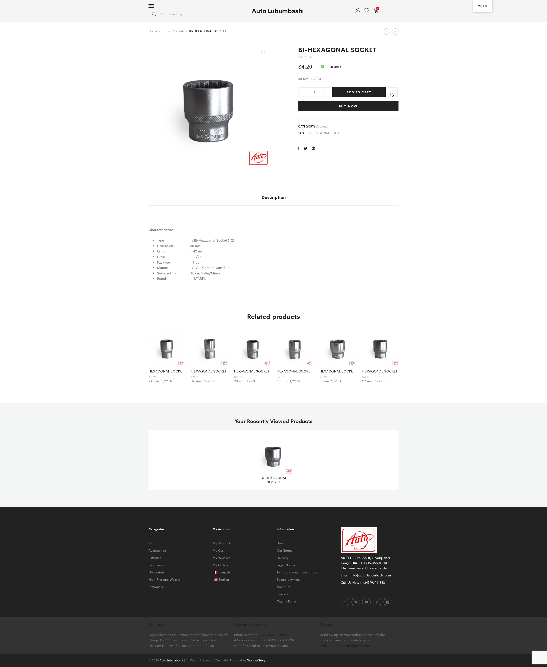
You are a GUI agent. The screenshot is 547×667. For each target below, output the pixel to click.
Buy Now (348, 106)
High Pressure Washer (164, 579)
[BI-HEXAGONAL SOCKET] (299, 148)
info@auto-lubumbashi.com (371, 575)
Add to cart (359, 92)
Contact (282, 594)
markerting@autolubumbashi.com (345, 645)
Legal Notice (286, 565)
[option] (166, 357)
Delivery (282, 557)
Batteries (155, 557)
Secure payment (288, 579)
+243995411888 (373, 582)
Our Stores (284, 550)
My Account (221, 543)
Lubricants (156, 565)
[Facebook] (345, 602)
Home (153, 31)
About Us (283, 586)
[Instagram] (388, 602)
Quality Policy (287, 601)
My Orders (220, 565)
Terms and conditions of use (297, 572)
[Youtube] (366, 602)
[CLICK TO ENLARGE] (263, 53)
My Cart (218, 550)
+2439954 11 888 (272, 634)
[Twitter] (355, 602)
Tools (165, 31)
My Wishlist (221, 557)
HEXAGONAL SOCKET (166, 371)
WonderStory (256, 660)
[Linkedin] (377, 602)
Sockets (179, 31)
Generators (157, 572)
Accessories (157, 550)
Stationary (156, 586)
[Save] (393, 92)
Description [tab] (274, 197)
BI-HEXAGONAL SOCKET (324, 132)
